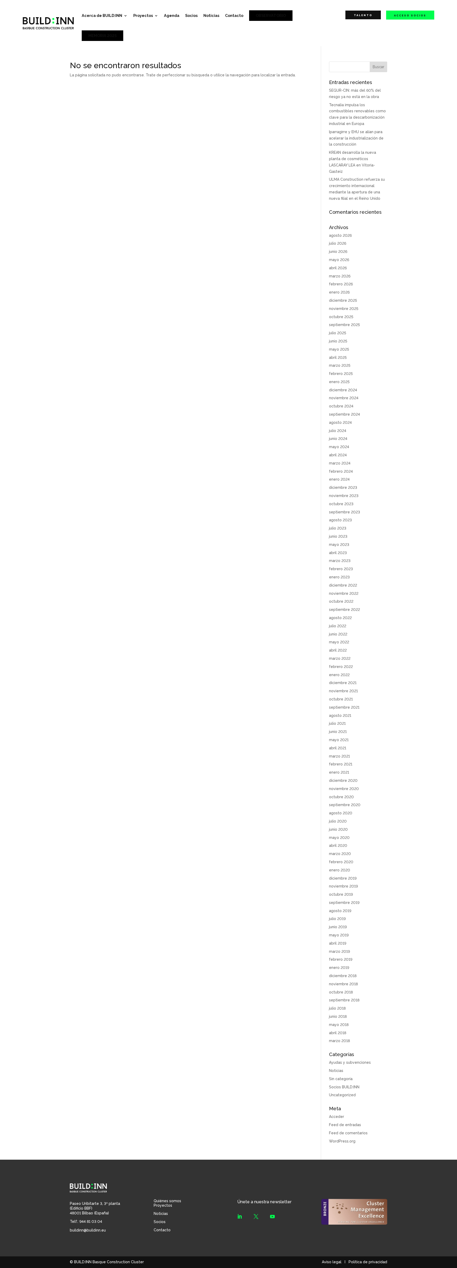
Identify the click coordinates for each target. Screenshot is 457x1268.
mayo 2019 (339, 935)
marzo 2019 (339, 951)
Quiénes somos (167, 1201)
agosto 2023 (340, 520)
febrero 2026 (341, 284)
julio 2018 (337, 1008)
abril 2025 (338, 357)
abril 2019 (337, 943)
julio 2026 (337, 243)
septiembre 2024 (344, 414)
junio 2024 (338, 438)
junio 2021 (338, 732)
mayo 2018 (339, 1025)
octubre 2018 (341, 992)
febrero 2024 (341, 471)
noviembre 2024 (343, 398)
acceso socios (410, 15)
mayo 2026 (339, 260)
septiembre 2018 (344, 1000)
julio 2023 (337, 528)
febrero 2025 (341, 373)
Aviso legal (331, 1262)
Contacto (234, 15)
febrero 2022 (341, 667)
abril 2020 (338, 845)
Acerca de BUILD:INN (102, 15)
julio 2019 (337, 919)
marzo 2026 (339, 276)
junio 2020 (338, 829)
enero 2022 (339, 675)
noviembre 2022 (343, 593)
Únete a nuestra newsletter (264, 1201)
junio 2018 (338, 1016)
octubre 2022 (341, 601)
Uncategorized (342, 1095)
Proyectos (143, 15)
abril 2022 (338, 650)
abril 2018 (337, 1033)
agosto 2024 (340, 422)
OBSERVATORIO (271, 15)
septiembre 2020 (344, 805)
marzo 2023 (339, 561)
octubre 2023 (341, 504)
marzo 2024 (339, 463)
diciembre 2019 (343, 878)
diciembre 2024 (343, 390)
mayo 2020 (339, 837)
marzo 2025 (339, 365)
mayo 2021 (339, 740)
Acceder (336, 1116)
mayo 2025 (339, 349)
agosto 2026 (340, 235)
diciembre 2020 (343, 780)
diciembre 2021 (343, 683)
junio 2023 (338, 536)
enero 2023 (339, 577)
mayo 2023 (339, 544)
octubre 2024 (341, 406)
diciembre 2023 (343, 487)
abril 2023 (338, 553)
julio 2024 (337, 431)
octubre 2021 (341, 699)
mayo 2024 (339, 447)
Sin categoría (341, 1079)
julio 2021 (337, 723)
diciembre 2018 (343, 976)
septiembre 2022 (344, 609)
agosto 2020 (340, 813)
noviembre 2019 (343, 886)
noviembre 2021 (343, 691)
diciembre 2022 (343, 585)
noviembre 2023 (343, 496)
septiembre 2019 (344, 902)
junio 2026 (338, 251)
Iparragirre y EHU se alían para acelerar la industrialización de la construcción (356, 138)
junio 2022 (338, 634)
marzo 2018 (339, 1041)
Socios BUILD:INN (344, 1087)
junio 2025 (338, 341)
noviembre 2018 (343, 984)
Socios (191, 15)
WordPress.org (342, 1141)
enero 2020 (339, 870)
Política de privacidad (368, 1262)
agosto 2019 (340, 911)
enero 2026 (339, 292)
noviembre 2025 (343, 308)
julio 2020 (338, 821)
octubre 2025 (341, 317)
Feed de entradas (345, 1125)
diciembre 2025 (343, 300)
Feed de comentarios (348, 1133)
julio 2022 (337, 626)
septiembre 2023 (344, 512)
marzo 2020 (340, 854)
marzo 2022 (339, 658)
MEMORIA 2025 (102, 35)
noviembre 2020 (344, 789)
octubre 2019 (341, 894)
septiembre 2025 (344, 325)
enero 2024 (339, 479)
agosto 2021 (340, 715)
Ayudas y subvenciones (350, 1062)
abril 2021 (337, 748)
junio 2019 (338, 927)
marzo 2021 (339, 756)
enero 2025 (339, 382)
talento (363, 15)
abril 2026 (338, 268)
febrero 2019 (340, 959)
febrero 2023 (341, 569)
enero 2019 (339, 967)
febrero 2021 (340, 764)
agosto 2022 (340, 618)
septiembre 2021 (344, 707)
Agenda (171, 15)
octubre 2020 (341, 797)
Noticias (211, 15)
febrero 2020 (341, 862)
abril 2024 (338, 455)
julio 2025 (337, 333)
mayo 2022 (339, 642)
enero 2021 (339, 772)
